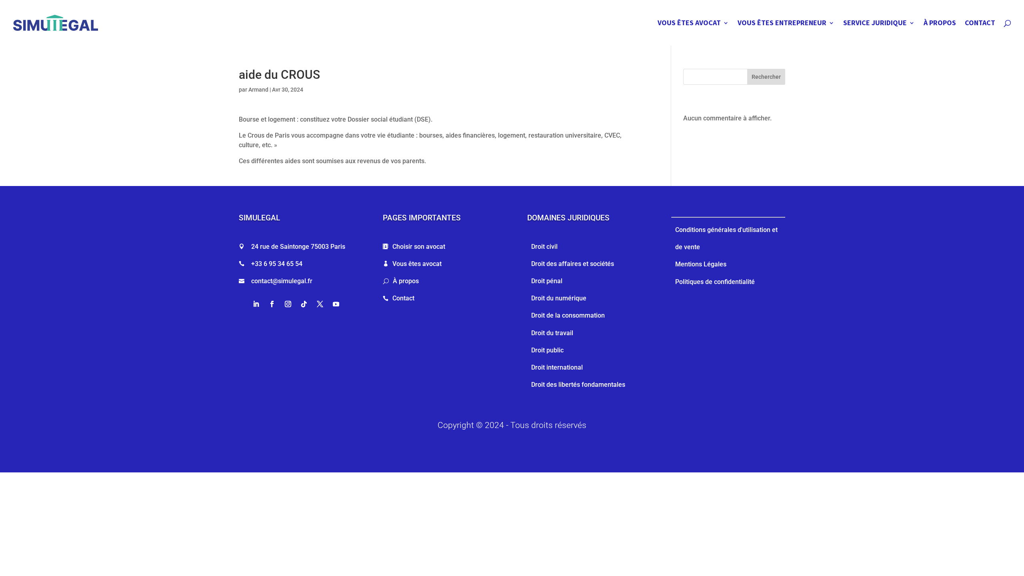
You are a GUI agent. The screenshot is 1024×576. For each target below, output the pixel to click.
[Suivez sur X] (320, 304)
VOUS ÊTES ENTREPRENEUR (782, 23)
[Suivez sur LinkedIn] (256, 304)
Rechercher (766, 77)
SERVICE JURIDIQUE (875, 23)
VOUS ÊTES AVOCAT (689, 23)
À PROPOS (940, 23)
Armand (258, 89)
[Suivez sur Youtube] (336, 304)
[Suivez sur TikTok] (304, 304)
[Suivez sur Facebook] (272, 304)
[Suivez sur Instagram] (288, 304)
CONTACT (980, 23)
